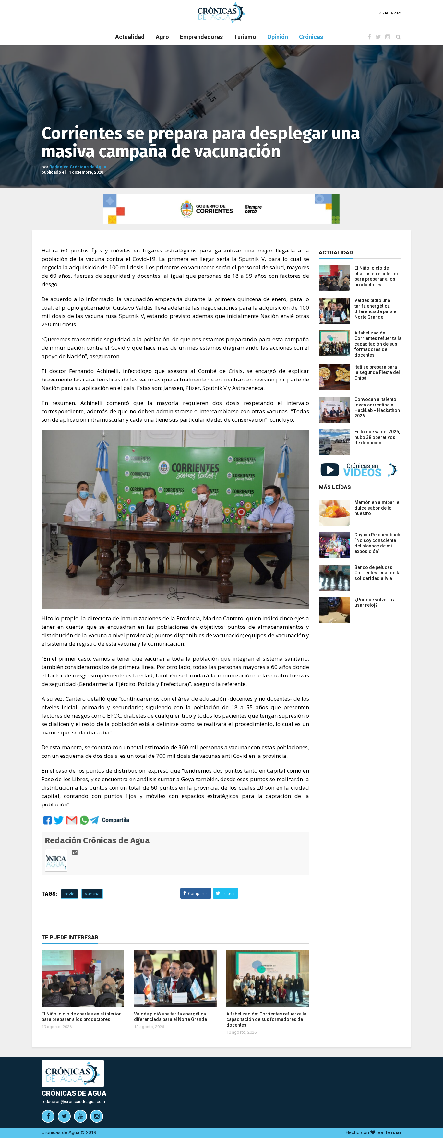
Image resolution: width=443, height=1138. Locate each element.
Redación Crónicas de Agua (77, 166)
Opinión (277, 36)
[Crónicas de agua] (221, 12)
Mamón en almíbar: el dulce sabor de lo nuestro (377, 508)
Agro (162, 36)
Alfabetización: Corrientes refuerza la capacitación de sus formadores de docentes (266, 1019)
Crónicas (311, 36)
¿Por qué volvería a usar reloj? (375, 602)
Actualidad (130, 36)
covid (69, 894)
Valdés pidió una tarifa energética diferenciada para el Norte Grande (170, 1016)
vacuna (92, 894)
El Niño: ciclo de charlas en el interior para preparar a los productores (81, 1016)
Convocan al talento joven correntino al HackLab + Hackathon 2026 (377, 407)
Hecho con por (373, 1132)
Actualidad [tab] (336, 252)
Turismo (245, 36)
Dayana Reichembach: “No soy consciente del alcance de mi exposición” (377, 543)
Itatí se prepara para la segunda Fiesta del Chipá (377, 372)
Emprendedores (201, 36)
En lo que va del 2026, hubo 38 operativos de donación (377, 437)
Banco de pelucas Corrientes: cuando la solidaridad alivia (377, 573)
